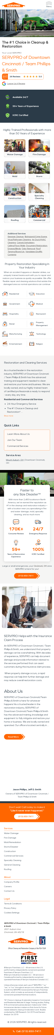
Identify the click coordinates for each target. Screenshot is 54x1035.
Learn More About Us (18, 434)
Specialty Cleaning (12, 860)
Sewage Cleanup (16, 236)
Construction (10, 851)
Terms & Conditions (13, 903)
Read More (13, 737)
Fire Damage (10, 838)
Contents (12, 254)
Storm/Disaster (11, 847)
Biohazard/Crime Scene (36, 236)
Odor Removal (28, 248)
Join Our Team (14, 440)
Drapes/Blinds (14, 248)
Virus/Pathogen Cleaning (19, 239)
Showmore (8, 416)
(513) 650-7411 (25, 576)
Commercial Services (17, 446)
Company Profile (11, 882)
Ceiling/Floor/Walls (16, 245)
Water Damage (11, 833)
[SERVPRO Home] (13, 4)
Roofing (7, 869)
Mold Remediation (12, 842)
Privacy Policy (10, 908)
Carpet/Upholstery (25, 242)
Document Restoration (36, 245)
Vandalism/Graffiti (33, 251)
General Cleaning (12, 865)
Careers (8, 886)
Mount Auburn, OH (14, 460)
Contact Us (9, 891)
